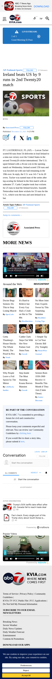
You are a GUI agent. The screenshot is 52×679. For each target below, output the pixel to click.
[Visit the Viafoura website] (43, 527)
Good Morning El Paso (22, 40)
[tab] (11, 473)
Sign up (44, 452)
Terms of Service (10, 594)
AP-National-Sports (31, 205)
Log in (37, 452)
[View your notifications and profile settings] (46, 473)
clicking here (25, 433)
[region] (26, 490)
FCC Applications (38, 600)
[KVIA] (18, 18)
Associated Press (12, 127)
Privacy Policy (26, 594)
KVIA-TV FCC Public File (15, 600)
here (22, 441)
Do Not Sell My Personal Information (20, 604)
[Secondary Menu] (6, 18)
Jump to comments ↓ (12, 215)
